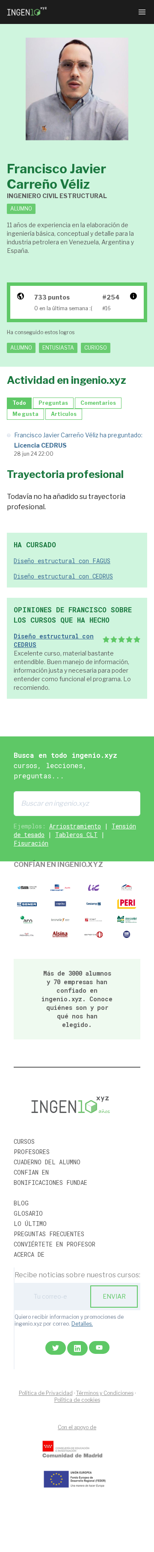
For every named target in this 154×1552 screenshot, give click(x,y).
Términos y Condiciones (104, 1393)
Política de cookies (77, 1400)
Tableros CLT (76, 835)
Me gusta (25, 414)
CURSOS (24, 1141)
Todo (19, 403)
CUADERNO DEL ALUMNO (47, 1162)
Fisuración (31, 843)
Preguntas (53, 403)
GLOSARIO (28, 1213)
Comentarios (98, 403)
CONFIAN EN (31, 1172)
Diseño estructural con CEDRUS (63, 576)
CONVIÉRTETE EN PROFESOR (54, 1244)
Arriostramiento (75, 826)
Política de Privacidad (46, 1393)
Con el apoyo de (77, 1427)
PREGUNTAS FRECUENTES (49, 1234)
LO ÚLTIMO (30, 1224)
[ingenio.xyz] (27, 12)
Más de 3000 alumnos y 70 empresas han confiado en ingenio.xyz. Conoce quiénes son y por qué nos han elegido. (77, 999)
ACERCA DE (29, 1254)
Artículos (64, 414)
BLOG (21, 1203)
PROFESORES (32, 1152)
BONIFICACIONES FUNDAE (50, 1182)
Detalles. (82, 1324)
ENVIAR (114, 1296)
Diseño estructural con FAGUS (62, 561)
